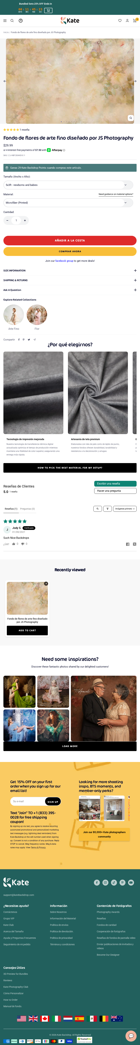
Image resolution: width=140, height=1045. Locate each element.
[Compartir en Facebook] (19, 339)
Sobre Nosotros (58, 912)
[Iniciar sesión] (127, 20)
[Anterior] (4, 81)
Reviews (7, 980)
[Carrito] (135, 20)
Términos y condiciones (62, 944)
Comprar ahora (70, 251)
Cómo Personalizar (13, 993)
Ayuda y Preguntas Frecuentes (19, 938)
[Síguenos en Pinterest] (122, 883)
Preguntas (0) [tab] (27, 508)
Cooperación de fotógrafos (111, 931)
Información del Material (63, 918)
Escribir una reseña (108, 483)
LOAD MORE (70, 746)
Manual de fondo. (12, 1006)
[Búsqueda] (12, 20)
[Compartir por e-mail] (34, 340)
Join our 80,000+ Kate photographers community (104, 834)
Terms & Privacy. (38, 847)
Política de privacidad (61, 938)
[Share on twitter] (134, 545)
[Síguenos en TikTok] (114, 883)
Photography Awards (108, 912)
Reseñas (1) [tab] (11, 508)
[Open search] (97, 509)
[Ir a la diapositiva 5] (71, 121)
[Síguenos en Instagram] (105, 883)
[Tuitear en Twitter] (28, 339)
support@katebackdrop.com (18, 895)
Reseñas (101, 918)
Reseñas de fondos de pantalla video (116, 938)
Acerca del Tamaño (13, 931)
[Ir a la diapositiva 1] (61, 121)
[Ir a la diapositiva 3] (66, 121)
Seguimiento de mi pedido (16, 944)
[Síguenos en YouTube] (131, 883)
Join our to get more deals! (70, 260)
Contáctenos (10, 912)
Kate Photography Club (15, 986)
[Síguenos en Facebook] (97, 883)
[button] (11, 129)
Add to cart (27, 630)
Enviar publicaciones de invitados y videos (115, 946)
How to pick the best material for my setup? (70, 467)
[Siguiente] (135, 81)
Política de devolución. (62, 931)
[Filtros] (107, 509)
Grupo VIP (8, 918)
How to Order (10, 999)
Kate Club (8, 925)
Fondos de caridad (106, 925)
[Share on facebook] (128, 544)
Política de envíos (59, 925)
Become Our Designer (108, 954)
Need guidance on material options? (116, 194)
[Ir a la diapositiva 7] (76, 121)
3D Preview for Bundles (15, 974)
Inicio (6, 32)
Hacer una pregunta (109, 490)
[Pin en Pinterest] (23, 339)
